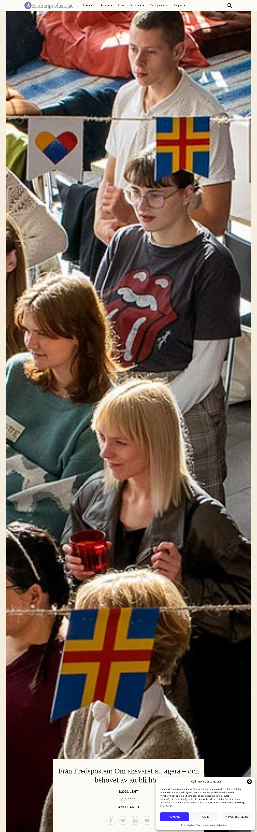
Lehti (121, 5)
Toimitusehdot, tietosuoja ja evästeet (212, 825)
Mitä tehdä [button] (135, 5)
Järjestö (105, 5)
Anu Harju (128, 807)
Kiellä (206, 816)
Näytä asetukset (236, 816)
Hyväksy (174, 816)
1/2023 (123, 791)
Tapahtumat (89, 5)
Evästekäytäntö (188, 825)
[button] (249, 781)
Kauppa (178, 5)
